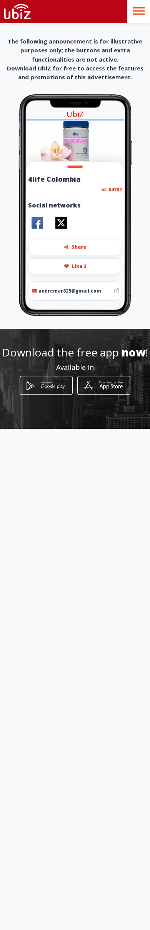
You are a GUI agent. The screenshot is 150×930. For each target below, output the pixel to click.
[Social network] (37, 223)
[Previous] (33, 145)
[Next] (116, 145)
